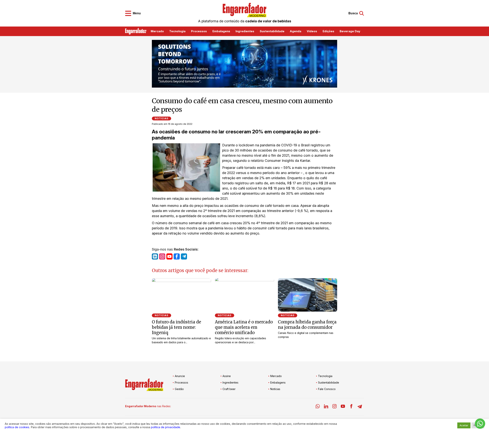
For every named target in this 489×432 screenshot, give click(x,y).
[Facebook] (351, 407)
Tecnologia (177, 31)
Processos (199, 31)
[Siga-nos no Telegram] (184, 256)
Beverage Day (350, 31)
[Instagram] (334, 407)
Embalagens (221, 31)
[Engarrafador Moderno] (244, 10)
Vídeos (312, 31)
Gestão (179, 389)
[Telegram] (359, 407)
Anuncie (180, 376)
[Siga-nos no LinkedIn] (155, 256)
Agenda (295, 31)
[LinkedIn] (326, 407)
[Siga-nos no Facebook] (177, 256)
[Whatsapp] (317, 407)
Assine (227, 376)
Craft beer (229, 389)
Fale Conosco (327, 389)
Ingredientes (245, 31)
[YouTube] (343, 407)
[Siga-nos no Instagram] (162, 256)
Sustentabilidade (272, 31)
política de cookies (17, 427)
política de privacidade (165, 427)
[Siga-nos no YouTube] (169, 256)
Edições (328, 31)
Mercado (157, 31)
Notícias (161, 118)
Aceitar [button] (464, 425)
